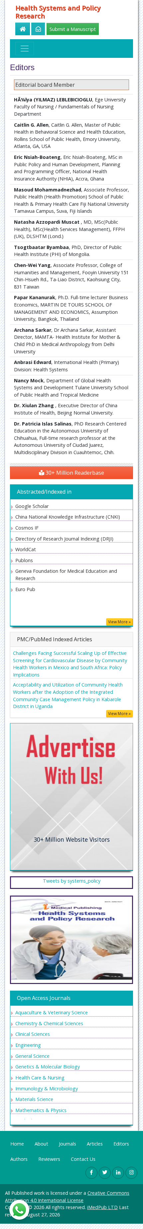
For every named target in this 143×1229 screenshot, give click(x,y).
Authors (19, 1159)
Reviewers (49, 1159)
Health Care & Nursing (40, 1077)
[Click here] (34, 29)
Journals (67, 1144)
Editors (121, 1144)
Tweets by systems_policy (71, 881)
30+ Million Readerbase (74, 472)
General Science (32, 1056)
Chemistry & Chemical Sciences (49, 1023)
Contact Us (83, 1159)
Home (17, 1144)
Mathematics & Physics (41, 1110)
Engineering (28, 1045)
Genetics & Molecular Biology (47, 1066)
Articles (95, 1144)
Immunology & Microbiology (46, 1088)
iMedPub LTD (102, 1207)
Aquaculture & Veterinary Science (51, 1012)
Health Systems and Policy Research (58, 12)
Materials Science (34, 1099)
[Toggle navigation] (24, 48)
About (41, 1144)
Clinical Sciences (32, 1034)
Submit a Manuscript (73, 29)
